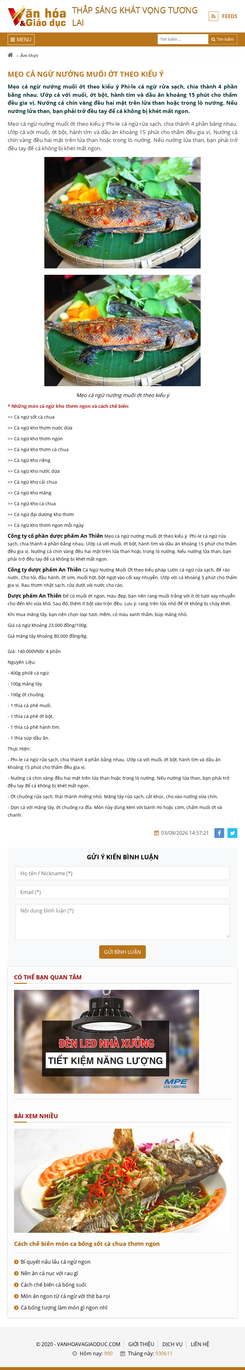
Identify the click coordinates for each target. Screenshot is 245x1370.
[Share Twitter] (232, 833)
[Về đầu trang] (236, 549)
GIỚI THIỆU (141, 1344)
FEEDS (229, 16)
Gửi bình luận (122, 951)
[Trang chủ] (10, 55)
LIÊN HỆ (200, 1344)
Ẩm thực (29, 55)
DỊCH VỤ (172, 1344)
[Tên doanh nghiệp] (106, 1091)
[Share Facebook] (219, 833)
